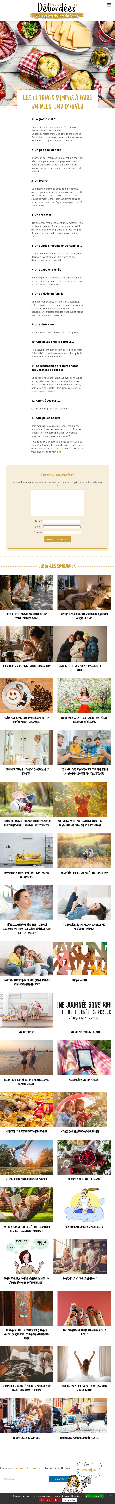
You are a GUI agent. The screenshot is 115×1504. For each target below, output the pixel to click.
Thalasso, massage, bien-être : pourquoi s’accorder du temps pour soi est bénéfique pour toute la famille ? (26, 929)
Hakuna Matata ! (80, 980)
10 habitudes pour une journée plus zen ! (80, 1438)
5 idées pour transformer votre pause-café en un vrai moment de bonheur (26, 720)
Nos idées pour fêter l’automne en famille (26, 1131)
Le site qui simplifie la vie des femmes (57, 15)
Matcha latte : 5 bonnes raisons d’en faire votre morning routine (27, 616)
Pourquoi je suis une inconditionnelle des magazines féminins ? (84, 927)
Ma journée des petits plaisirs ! (84, 1080)
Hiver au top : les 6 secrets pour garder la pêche (80, 668)
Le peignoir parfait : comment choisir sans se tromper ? (27, 771)
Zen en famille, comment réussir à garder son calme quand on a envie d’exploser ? (26, 1280)
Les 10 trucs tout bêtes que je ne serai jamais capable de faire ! (26, 1082)
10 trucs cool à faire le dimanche (84, 1179)
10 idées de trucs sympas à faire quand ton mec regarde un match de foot (27, 982)
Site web (38, 532)
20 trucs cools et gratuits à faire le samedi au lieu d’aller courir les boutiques (27, 1229)
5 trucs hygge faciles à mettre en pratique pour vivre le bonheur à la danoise (26, 1388)
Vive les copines (26, 1032)
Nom (38, 521)
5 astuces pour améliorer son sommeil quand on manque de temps (84, 616)
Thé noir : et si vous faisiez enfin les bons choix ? (26, 666)
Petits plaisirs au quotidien (26, 1438)
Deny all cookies (50, 1500)
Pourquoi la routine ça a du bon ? (80, 1278)
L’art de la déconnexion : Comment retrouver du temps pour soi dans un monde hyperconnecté (26, 823)
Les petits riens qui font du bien (84, 1032)
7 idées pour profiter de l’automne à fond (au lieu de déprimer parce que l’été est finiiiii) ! (80, 823)
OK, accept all (95, 1496)
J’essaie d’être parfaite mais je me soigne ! (26, 1179)
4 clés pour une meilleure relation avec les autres (84, 1332)
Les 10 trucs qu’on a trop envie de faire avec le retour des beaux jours (84, 720)
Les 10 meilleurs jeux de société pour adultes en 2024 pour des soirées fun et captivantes (84, 771)
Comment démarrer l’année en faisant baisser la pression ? (26, 875)
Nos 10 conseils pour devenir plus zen (84, 1227)
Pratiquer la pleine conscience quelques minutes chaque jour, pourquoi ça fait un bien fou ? (27, 1334)
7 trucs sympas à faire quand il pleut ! (80, 1131)
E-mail (38, 526)
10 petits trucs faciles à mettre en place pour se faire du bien (84, 1388)
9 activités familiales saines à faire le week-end (84, 873)
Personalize (70, 1500)
